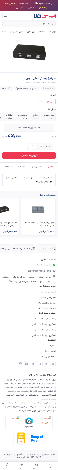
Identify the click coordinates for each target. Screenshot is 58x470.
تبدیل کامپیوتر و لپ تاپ (13, 31)
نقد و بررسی (37, 166)
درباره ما (52, 345)
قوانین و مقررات (48, 291)
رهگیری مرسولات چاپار (45, 329)
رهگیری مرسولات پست (45, 318)
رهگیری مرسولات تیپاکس (44, 324)
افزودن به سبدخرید (29, 155)
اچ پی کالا (52, 31)
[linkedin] (40, 363)
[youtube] (26, 363)
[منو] (5, 16)
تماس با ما (50, 351)
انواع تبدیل (31, 31)
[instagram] (53, 363)
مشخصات (22, 166)
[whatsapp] (33, 363)
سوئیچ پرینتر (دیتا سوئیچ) (26, 88)
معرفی (50, 166)
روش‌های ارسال (48, 297)
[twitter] (46, 363)
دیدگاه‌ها (9, 166)
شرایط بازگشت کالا (47, 302)
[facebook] (20, 363)
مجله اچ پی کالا (48, 356)
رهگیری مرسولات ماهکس (44, 335)
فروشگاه (42, 31)
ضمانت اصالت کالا (47, 308)
